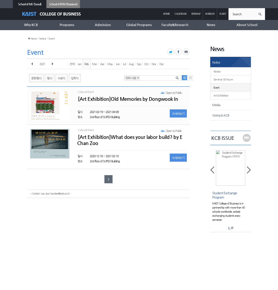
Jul (124, 64)
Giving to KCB (220, 115)
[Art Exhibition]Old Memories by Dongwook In (128, 99)
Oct (146, 64)
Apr (102, 64)
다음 (52, 64)
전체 (72, 64)
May (110, 64)
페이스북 (178, 52)
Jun (118, 64)
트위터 (170, 52)
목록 (184, 77)
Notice (42, 38)
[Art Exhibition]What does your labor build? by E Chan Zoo (129, 140)
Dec (161, 64)
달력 (190, 77)
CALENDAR (180, 13)
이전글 (212, 170)
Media (216, 105)
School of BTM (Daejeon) (63, 4)
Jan (79, 64)
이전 (32, 64)
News (34, 38)
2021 (42, 64)
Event (52, 38)
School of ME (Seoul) (29, 4)
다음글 (248, 170)
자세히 (178, 113)
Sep (139, 64)
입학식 (75, 78)
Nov (154, 64)
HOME (166, 13)
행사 (49, 78)
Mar (94, 64)
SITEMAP (195, 13)
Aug (131, 64)
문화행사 (36, 78)
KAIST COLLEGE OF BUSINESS (55, 14)
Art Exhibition (221, 95)
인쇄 (186, 52)
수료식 (61, 78)
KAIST (223, 13)
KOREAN (210, 13)
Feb (86, 64)
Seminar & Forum (223, 79)
